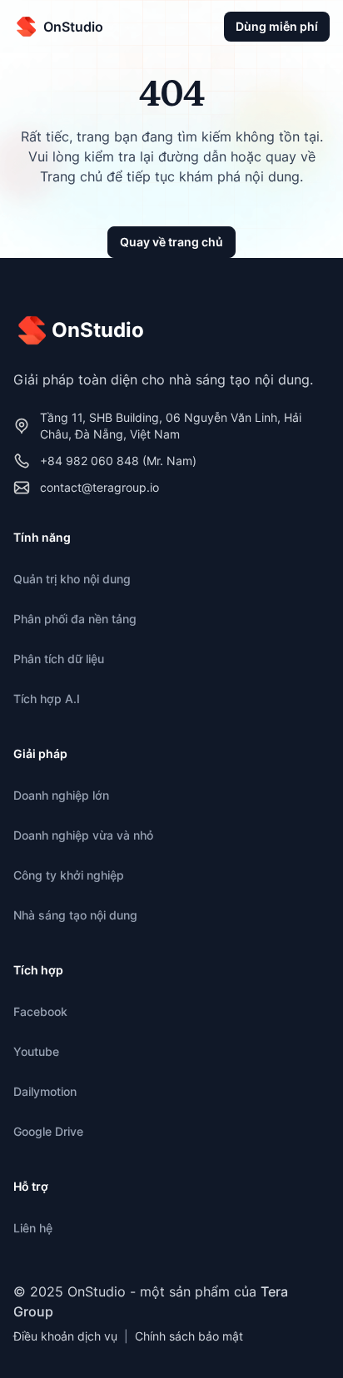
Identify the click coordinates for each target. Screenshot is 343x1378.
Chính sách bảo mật (189, 1336)
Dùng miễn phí (277, 26)
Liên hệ (32, 1228)
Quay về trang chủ (171, 242)
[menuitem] (171, 579)
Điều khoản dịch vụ (65, 1336)
